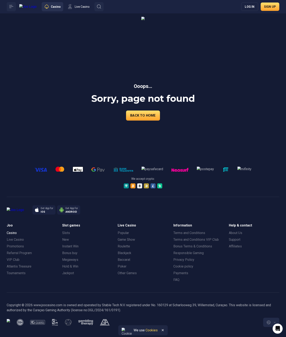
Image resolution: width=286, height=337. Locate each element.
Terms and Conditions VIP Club (196, 240)
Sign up (270, 6)
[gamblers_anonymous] (105, 322)
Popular (123, 233)
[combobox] (271, 322)
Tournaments (16, 273)
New (65, 240)
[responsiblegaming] (37, 322)
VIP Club (13, 260)
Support (234, 240)
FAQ (176, 280)
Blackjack (124, 253)
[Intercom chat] (278, 329)
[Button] (11, 6)
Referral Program (19, 253)
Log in (249, 6)
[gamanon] (68, 322)
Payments (180, 273)
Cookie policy (183, 266)
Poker (122, 266)
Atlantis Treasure (19, 266)
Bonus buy (69, 253)
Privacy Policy (183, 260)
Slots (66, 233)
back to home (143, 115)
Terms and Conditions (189, 233)
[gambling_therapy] (85, 322)
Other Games (127, 273)
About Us (235, 233)
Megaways (70, 260)
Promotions (15, 246)
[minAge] (20, 322)
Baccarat (124, 260)
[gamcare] (55, 322)
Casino (12, 233)
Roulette (124, 246)
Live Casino (15, 240)
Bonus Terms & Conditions (192, 246)
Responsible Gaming (188, 253)
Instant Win (70, 246)
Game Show (126, 240)
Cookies (152, 330)
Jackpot (68, 273)
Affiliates (235, 246)
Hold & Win (70, 266)
